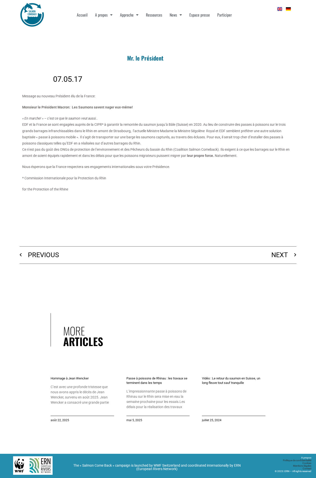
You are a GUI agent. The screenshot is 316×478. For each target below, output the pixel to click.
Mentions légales (302, 465)
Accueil (82, 15)
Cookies (306, 463)
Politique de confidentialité (297, 460)
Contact (307, 468)
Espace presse (199, 15)
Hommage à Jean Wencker (70, 378)
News (173, 15)
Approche (127, 15)
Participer (224, 15)
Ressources (154, 15)
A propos (101, 15)
